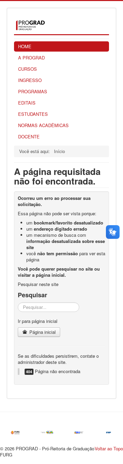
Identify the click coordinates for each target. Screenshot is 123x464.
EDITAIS (27, 102)
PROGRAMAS (32, 91)
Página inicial (42, 332)
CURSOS (27, 69)
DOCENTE (29, 136)
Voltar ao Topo (109, 448)
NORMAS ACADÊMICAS (43, 125)
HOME (24, 46)
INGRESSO (30, 80)
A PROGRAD (31, 57)
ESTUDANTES (33, 114)
